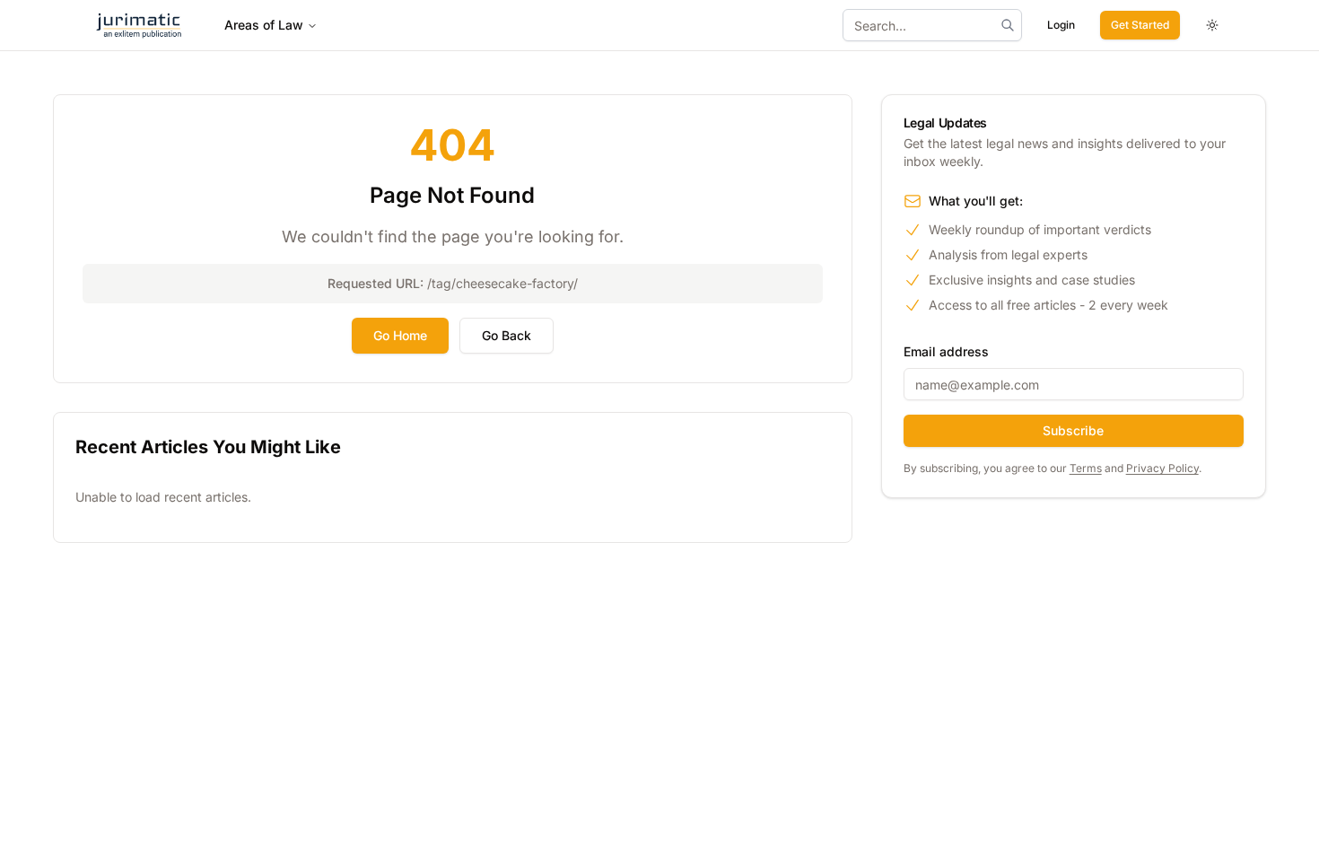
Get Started (1140, 24)
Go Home (400, 335)
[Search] (1007, 25)
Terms (1086, 468)
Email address (946, 351)
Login (1061, 24)
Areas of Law (263, 24)
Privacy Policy (1162, 468)
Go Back (506, 335)
